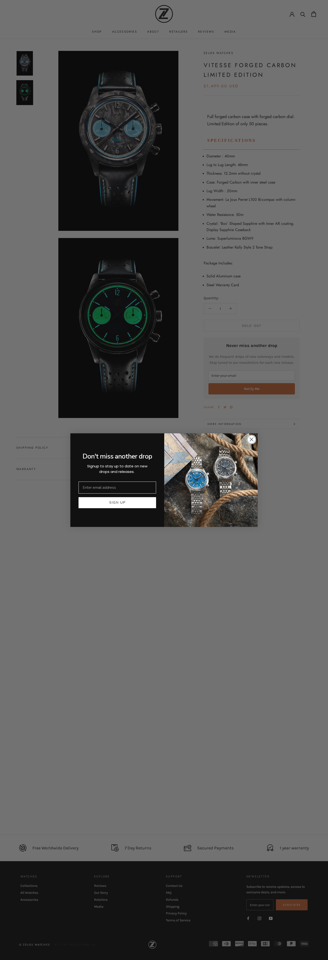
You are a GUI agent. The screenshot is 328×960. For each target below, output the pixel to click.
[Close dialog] (251, 439)
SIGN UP (117, 502)
